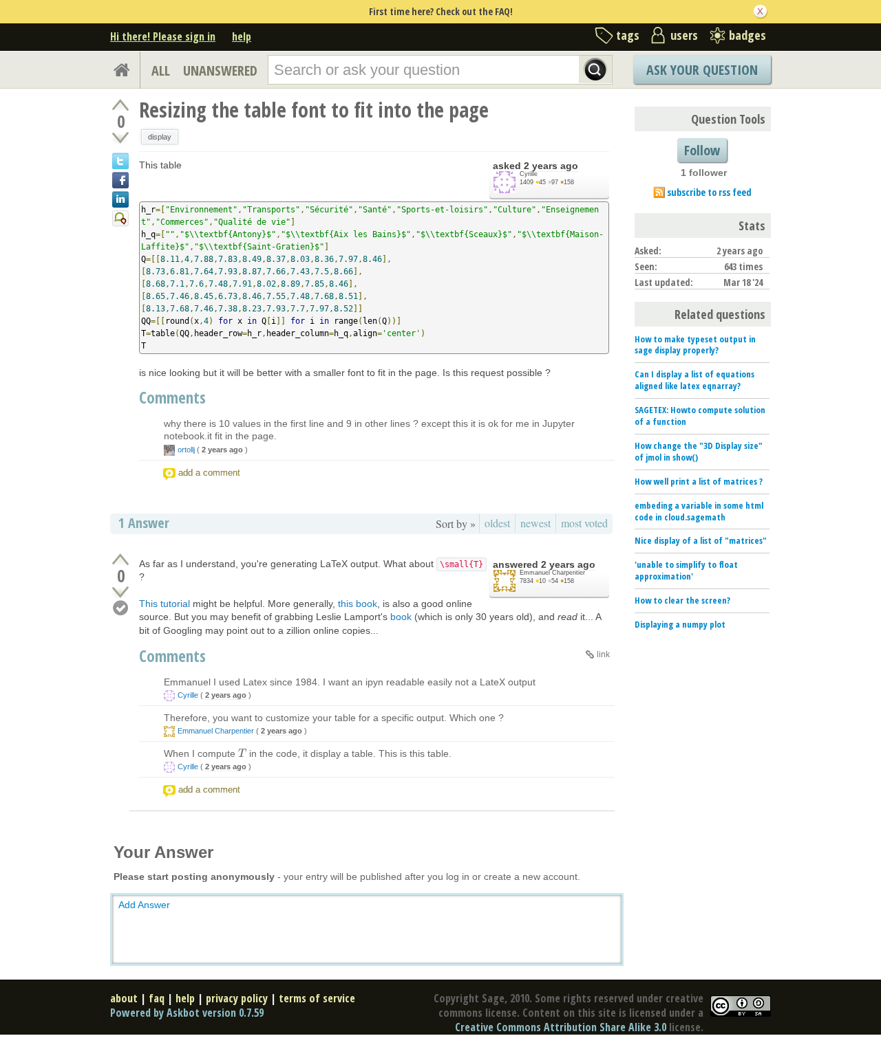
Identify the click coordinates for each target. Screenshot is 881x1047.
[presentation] (242, 753)
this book (357, 603)
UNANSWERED (220, 70)
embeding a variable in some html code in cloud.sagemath (699, 511)
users (684, 35)
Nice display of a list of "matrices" (701, 540)
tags (627, 35)
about (124, 998)
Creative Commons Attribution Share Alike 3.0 (560, 1027)
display (159, 137)
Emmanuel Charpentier (552, 572)
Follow (702, 150)
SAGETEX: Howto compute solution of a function (700, 416)
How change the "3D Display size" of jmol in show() (699, 451)
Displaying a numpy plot (680, 624)
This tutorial (164, 603)
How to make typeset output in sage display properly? (695, 345)
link (603, 654)
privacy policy (237, 998)
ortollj (186, 449)
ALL (160, 70)
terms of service (317, 998)
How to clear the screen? (682, 600)
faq (156, 998)
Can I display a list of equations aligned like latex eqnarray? (694, 380)
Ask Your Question (702, 69)
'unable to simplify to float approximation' (686, 570)
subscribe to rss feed (709, 192)
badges (747, 35)
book (401, 616)
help (241, 36)
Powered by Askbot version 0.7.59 (187, 1012)
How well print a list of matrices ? (699, 481)
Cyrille (529, 173)
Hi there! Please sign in (162, 36)
